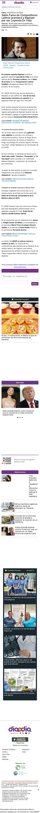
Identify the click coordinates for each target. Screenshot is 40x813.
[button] (4, 401)
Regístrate (20, 743)
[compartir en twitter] (31, 34)
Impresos (25, 749)
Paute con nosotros (20, 745)
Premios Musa (8, 67)
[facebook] (20, 733)
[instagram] (29, 733)
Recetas (5, 759)
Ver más (29, 570)
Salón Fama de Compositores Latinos (16, 63)
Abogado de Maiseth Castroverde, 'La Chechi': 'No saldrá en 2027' (19, 122)
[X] (23, 733)
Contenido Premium (21, 299)
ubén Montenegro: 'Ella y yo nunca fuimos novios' (18, 235)
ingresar (35, 2)
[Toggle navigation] (4, 2)
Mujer (4, 757)
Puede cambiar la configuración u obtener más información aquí (15, 799)
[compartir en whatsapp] (34, 34)
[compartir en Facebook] (28, 34)
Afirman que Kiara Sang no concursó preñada (18, 180)
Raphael (12, 65)
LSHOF (5, 65)
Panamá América (8, 749)
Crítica (4, 752)
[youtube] (26, 733)
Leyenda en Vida (23, 65)
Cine (24, 752)
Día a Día (5, 754)
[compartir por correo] (37, 34)
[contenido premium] (20, 739)
